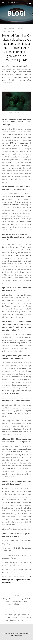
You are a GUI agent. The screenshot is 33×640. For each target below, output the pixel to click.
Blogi (17, 13)
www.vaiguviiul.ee (10, 3)
